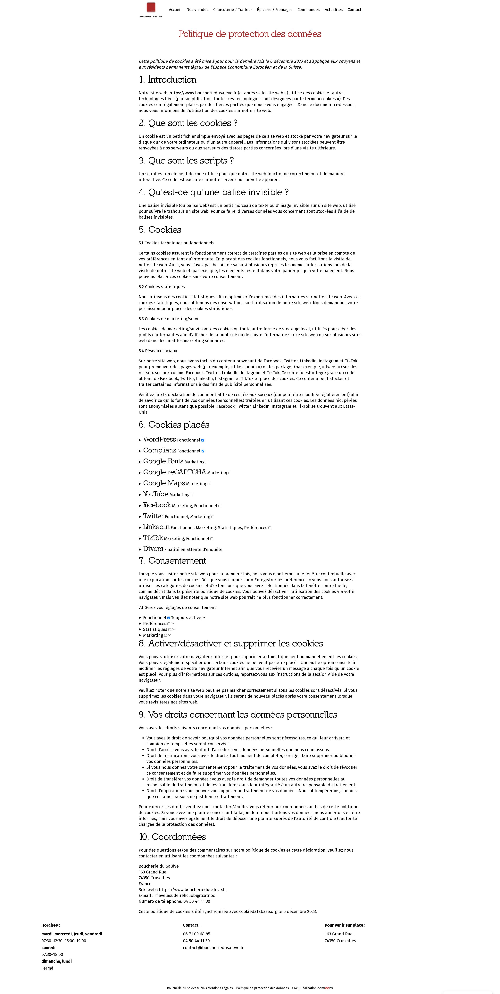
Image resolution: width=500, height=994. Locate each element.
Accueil (175, 9)
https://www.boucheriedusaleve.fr (203, 93)
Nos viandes (197, 9)
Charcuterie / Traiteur (232, 9)
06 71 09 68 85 (196, 934)
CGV (295, 988)
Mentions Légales (220, 988)
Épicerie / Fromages (275, 9)
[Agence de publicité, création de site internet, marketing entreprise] (325, 988)
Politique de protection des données (262, 988)
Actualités (334, 9)
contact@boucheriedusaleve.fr (213, 947)
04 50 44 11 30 (196, 940)
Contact (354, 9)
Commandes (308, 9)
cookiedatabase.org (258, 911)
